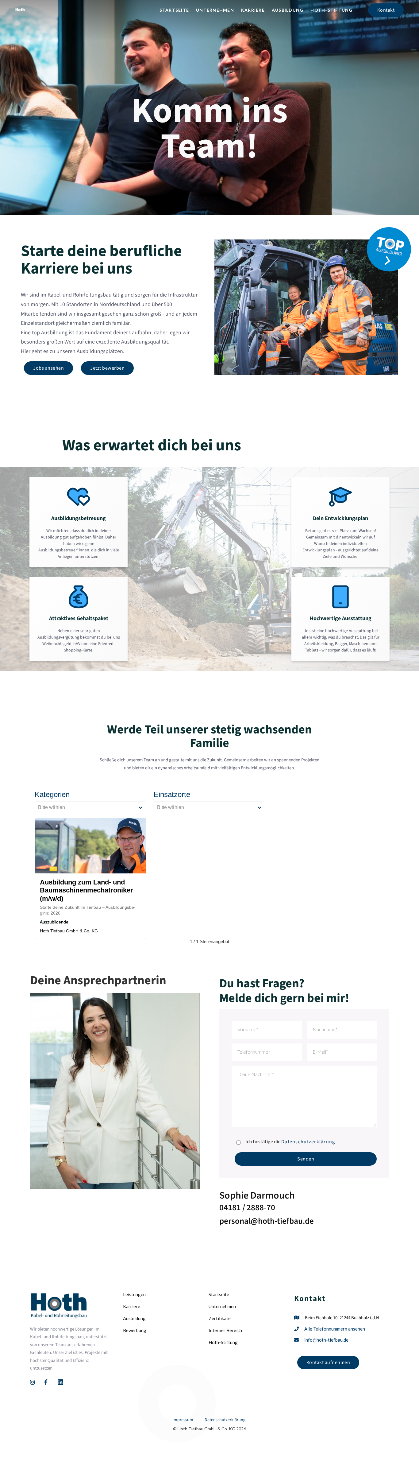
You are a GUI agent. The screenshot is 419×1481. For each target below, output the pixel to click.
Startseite (174, 10)
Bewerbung (134, 1330)
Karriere (253, 10)
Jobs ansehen (48, 368)
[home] (20, 10)
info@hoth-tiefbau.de (326, 1340)
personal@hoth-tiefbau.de (266, 1221)
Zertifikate (220, 1318)
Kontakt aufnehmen (328, 1362)
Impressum (182, 1420)
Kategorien (52, 794)
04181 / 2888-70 (247, 1207)
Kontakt (386, 10)
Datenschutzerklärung (308, 1141)
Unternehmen (215, 10)
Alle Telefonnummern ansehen (334, 1328)
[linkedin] (60, 1382)
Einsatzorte (172, 794)
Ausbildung (288, 10)
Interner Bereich (225, 1330)
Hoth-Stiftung (331, 10)
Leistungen (134, 1294)
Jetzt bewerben (107, 368)
